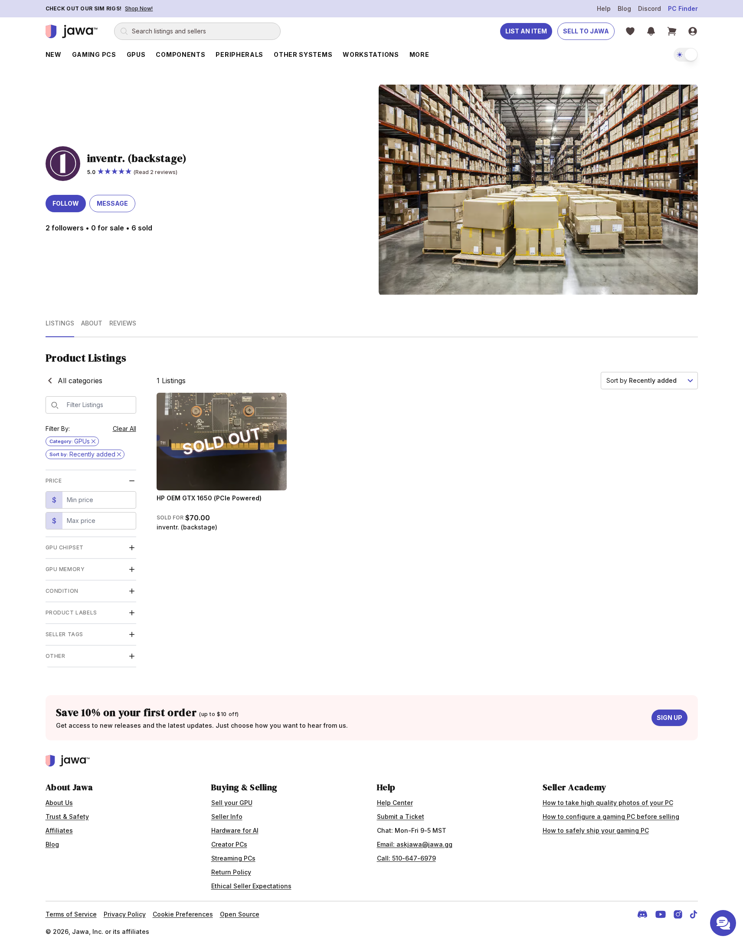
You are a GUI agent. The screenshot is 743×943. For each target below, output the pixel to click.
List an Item (526, 31)
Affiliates (59, 830)
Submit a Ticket (400, 816)
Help (604, 8)
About (91, 323)
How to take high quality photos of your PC (608, 802)
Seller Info (226, 816)
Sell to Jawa (586, 31)
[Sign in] (692, 31)
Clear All (124, 428)
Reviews (122, 323)
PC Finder (683, 8)
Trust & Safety (67, 816)
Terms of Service (71, 914)
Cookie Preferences (183, 914)
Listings (60, 323)
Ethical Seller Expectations (251, 886)
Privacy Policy (125, 914)
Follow (65, 203)
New (54, 54)
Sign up (669, 717)
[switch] (686, 55)
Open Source (239, 914)
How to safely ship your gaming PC (596, 830)
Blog (624, 8)
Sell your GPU (231, 802)
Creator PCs (229, 844)
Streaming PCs (233, 858)
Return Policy (231, 872)
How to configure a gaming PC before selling (611, 816)
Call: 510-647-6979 (406, 858)
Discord (649, 8)
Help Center (395, 802)
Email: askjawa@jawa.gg (414, 844)
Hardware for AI (235, 830)
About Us (59, 802)
